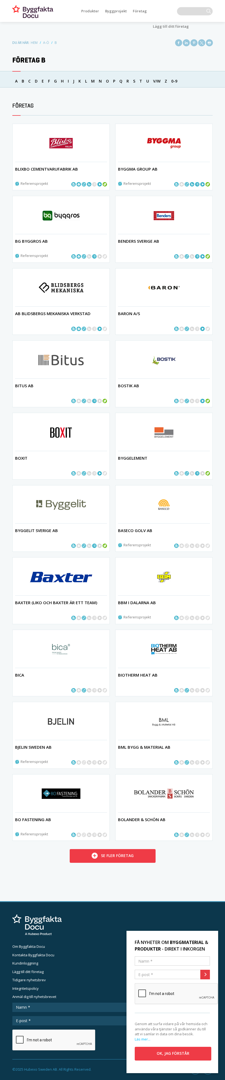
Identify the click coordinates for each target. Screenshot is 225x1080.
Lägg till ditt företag (171, 26)
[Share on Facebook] (178, 42)
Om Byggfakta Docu (28, 946)
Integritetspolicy (25, 988)
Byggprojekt (116, 11)
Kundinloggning (25, 963)
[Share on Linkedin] (186, 42)
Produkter (90, 11)
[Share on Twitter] (201, 42)
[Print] (209, 42)
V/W (157, 81)
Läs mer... (142, 1039)
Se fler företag (117, 855)
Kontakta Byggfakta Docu (33, 954)
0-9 (174, 81)
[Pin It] (194, 42)
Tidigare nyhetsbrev (29, 979)
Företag (140, 11)
